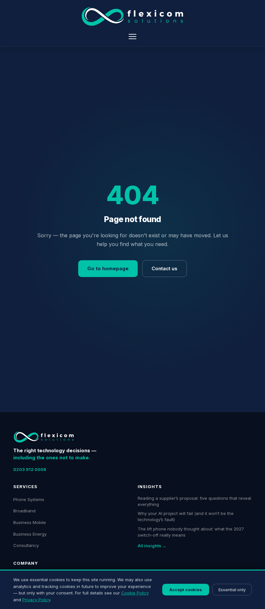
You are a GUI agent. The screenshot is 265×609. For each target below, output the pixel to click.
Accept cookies (185, 589)
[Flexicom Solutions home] (132, 16)
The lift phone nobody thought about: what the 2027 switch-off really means (191, 532)
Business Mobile (29, 522)
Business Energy (30, 534)
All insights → (152, 545)
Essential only (232, 589)
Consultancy (26, 545)
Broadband (24, 510)
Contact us (164, 268)
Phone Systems (28, 499)
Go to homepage (108, 268)
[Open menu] (132, 36)
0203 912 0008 (29, 469)
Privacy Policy (36, 599)
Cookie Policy (135, 592)
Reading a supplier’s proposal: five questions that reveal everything (194, 501)
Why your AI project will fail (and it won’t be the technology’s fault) (186, 516)
